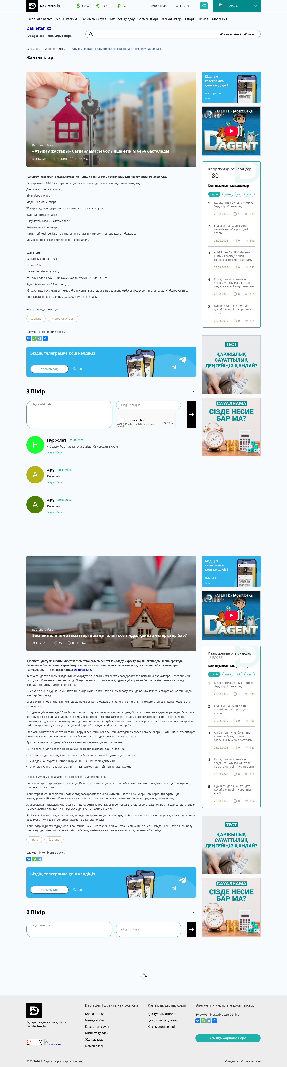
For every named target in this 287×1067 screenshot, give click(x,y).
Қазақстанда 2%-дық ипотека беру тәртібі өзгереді (234, 204)
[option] (83, 5)
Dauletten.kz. (83, 669)
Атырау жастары (63, 318)
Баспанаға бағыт (39, 19)
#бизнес (249, 34)
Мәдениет (219, 19)
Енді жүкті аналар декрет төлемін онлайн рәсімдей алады (231, 229)
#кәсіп (238, 34)
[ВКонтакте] (28, 338)
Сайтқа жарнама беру (228, 1038)
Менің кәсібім (66, 19)
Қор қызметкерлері (161, 1026)
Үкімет (203, 19)
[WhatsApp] (34, 338)
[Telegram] (39, 338)
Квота (34, 839)
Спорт (189, 19)
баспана (36, 318)
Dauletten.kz (38, 28)
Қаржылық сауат (93, 19)
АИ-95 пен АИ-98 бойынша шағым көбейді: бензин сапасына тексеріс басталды (233, 256)
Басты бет (33, 49)
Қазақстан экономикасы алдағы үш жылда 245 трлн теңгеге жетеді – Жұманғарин (234, 282)
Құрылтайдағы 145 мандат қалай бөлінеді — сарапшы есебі (232, 309)
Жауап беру (55, 452)
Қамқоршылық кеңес (163, 1020)
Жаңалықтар (171, 19)
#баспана (226, 34)
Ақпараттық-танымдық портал (47, 1022)
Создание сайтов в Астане (243, 1061)
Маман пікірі (148, 19)
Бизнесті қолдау (122, 19)
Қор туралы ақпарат (162, 1014)
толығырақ (49, 369)
